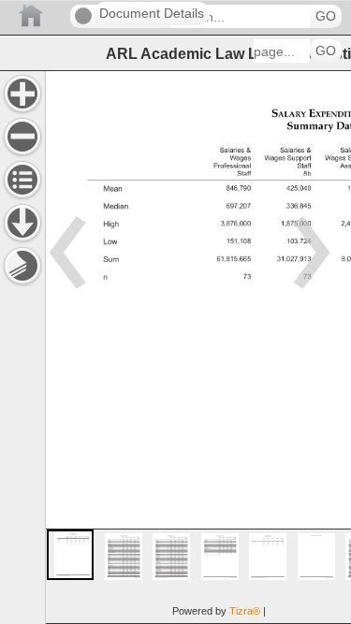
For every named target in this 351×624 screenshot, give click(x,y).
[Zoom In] (22, 93)
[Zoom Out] (22, 136)
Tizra (244, 611)
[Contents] (22, 179)
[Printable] (22, 265)
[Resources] (22, 222)
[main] (198, 347)
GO (326, 16)
